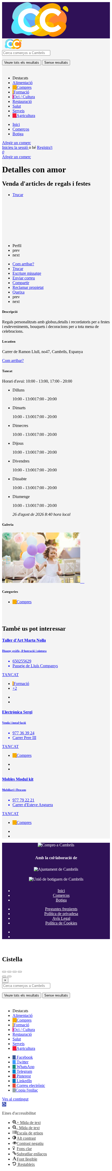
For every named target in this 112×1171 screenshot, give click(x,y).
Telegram (24, 1071)
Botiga (18, 134)
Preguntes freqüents (61, 909)
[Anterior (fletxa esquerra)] (4, 976)
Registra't (44, 147)
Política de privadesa (61, 913)
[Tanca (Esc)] (4, 972)
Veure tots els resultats (21, 63)
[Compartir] (9, 972)
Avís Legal (61, 918)
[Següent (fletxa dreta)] (9, 976)
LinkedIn (24, 1081)
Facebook (24, 1057)
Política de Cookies (61, 923)
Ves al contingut (15, 1099)
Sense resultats (56, 63)
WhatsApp (25, 1066)
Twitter (22, 1062)
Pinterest (23, 1076)
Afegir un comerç (16, 142)
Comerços (21, 129)
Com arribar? (13, 360)
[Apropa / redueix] (20, 972)
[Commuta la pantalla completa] (15, 972)
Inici (16, 124)
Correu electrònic (30, 1085)
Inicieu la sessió (15, 147)
